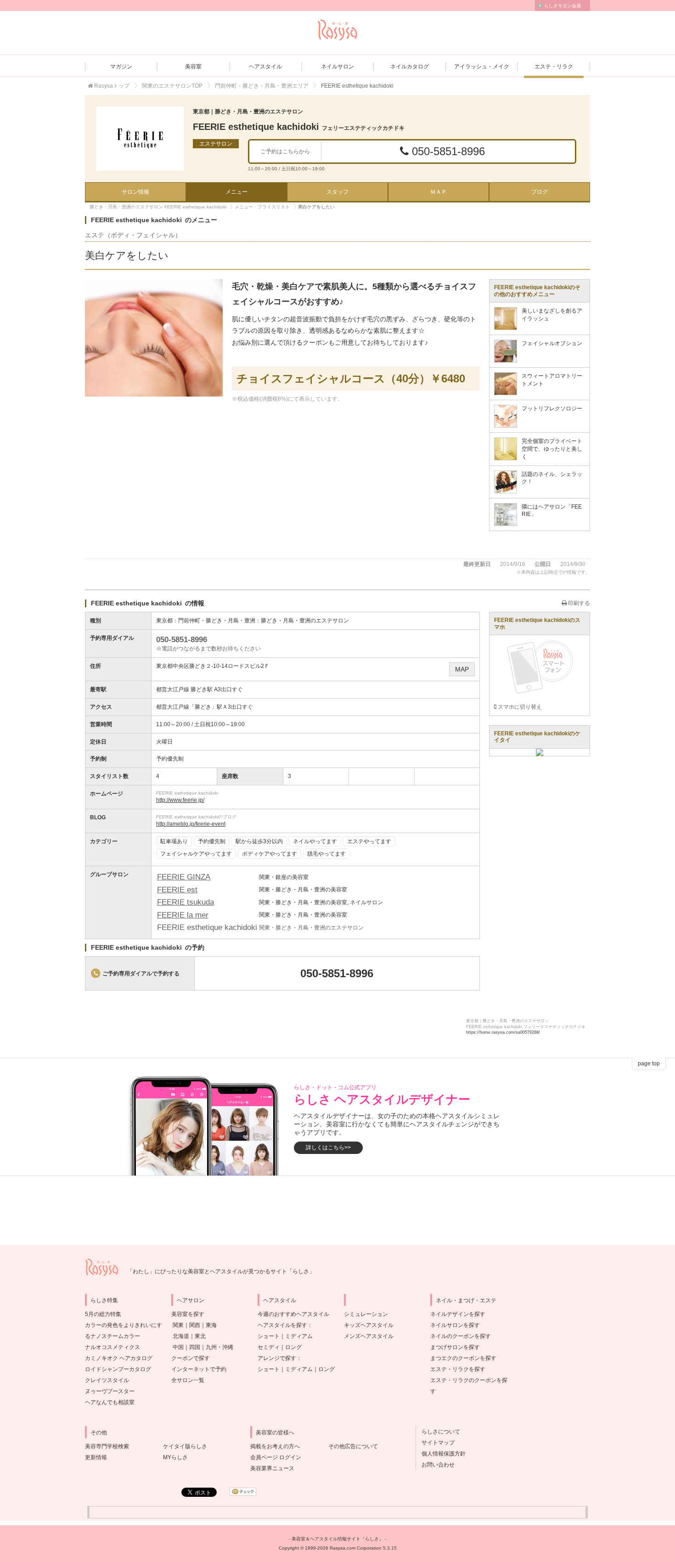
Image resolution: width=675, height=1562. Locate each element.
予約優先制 (211, 841)
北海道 (181, 1336)
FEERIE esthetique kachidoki (299, 127)
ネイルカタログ (409, 66)
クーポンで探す (190, 1358)
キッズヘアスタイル (369, 1325)
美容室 (193, 66)
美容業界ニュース (272, 1468)
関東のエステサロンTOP (172, 86)
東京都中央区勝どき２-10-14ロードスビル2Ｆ (213, 666)
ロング (293, 1347)
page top (649, 1063)
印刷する (578, 603)
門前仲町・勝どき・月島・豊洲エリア (262, 86)
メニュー (236, 192)
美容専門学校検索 (107, 1446)
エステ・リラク (553, 66)
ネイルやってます (315, 841)
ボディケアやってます (269, 854)
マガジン (121, 66)
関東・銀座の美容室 (284, 877)
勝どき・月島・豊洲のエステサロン (305, 620)
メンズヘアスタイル (369, 1336)
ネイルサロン (337, 66)
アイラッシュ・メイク (481, 66)
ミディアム (299, 1336)
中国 (178, 1347)
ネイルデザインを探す (457, 1314)
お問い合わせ (435, 1464)
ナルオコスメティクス (112, 1347)
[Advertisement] (337, 1210)
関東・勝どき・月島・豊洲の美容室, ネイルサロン (321, 902)
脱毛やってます (326, 854)
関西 (194, 1325)
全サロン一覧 (187, 1380)
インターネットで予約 (198, 1369)
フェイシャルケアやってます (196, 854)
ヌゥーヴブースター (110, 1391)
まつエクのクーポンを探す (463, 1358)
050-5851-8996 (447, 151)
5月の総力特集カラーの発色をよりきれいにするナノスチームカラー (123, 1325)
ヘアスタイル (265, 66)
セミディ (269, 1347)
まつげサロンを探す (455, 1347)
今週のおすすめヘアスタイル (293, 1314)
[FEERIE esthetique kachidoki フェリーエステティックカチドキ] (140, 138)
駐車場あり (174, 841)
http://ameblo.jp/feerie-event (190, 824)
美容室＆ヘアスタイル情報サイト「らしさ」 (337, 1538)
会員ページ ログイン (275, 1457)
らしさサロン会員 (562, 5)
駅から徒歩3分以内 (259, 841)
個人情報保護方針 (441, 1453)
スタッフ (337, 192)
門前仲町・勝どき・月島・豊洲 (216, 620)
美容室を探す (187, 1314)
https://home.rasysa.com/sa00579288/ (503, 1032)
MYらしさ (175, 1457)
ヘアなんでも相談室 (110, 1402)
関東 (178, 1325)
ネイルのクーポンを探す (460, 1336)
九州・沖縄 (219, 1347)
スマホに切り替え (519, 707)
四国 (194, 1347)
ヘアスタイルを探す (282, 1325)
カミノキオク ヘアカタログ (118, 1358)
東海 (211, 1325)
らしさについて (438, 1431)
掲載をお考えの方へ (275, 1446)
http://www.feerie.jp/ (180, 800)
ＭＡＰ (438, 192)
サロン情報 (135, 192)
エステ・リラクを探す (457, 1369)
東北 (200, 1336)
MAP (462, 669)
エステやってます (369, 841)
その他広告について (353, 1446)
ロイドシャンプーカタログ (118, 1369)
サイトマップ (435, 1442)
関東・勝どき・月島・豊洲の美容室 (303, 889)
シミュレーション (366, 1314)
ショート (269, 1336)
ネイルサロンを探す (455, 1325)
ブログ (539, 192)
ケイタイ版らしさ (185, 1446)
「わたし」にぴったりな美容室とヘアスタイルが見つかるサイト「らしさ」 (221, 1271)
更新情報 (96, 1457)
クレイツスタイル (107, 1380)
